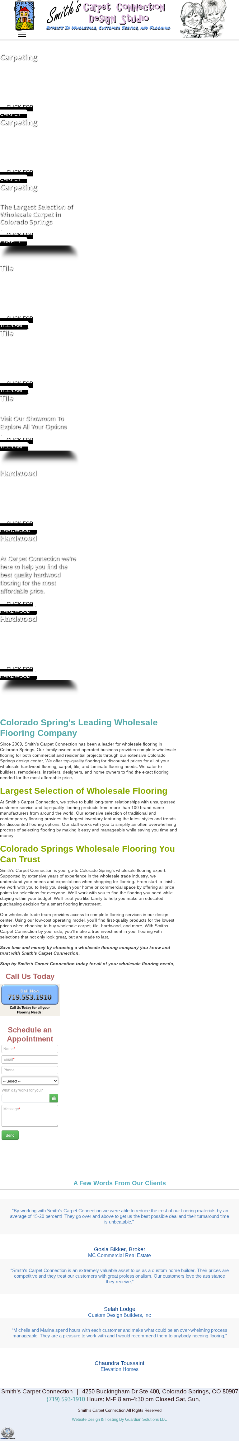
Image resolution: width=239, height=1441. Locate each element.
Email (9, 1059)
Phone (9, 1069)
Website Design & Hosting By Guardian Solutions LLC (119, 1419)
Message (12, 1108)
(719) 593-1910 (66, 1400)
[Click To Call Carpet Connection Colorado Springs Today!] (30, 1000)
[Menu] (22, 31)
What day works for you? (22, 1089)
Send (10, 1135)
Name (9, 1048)
